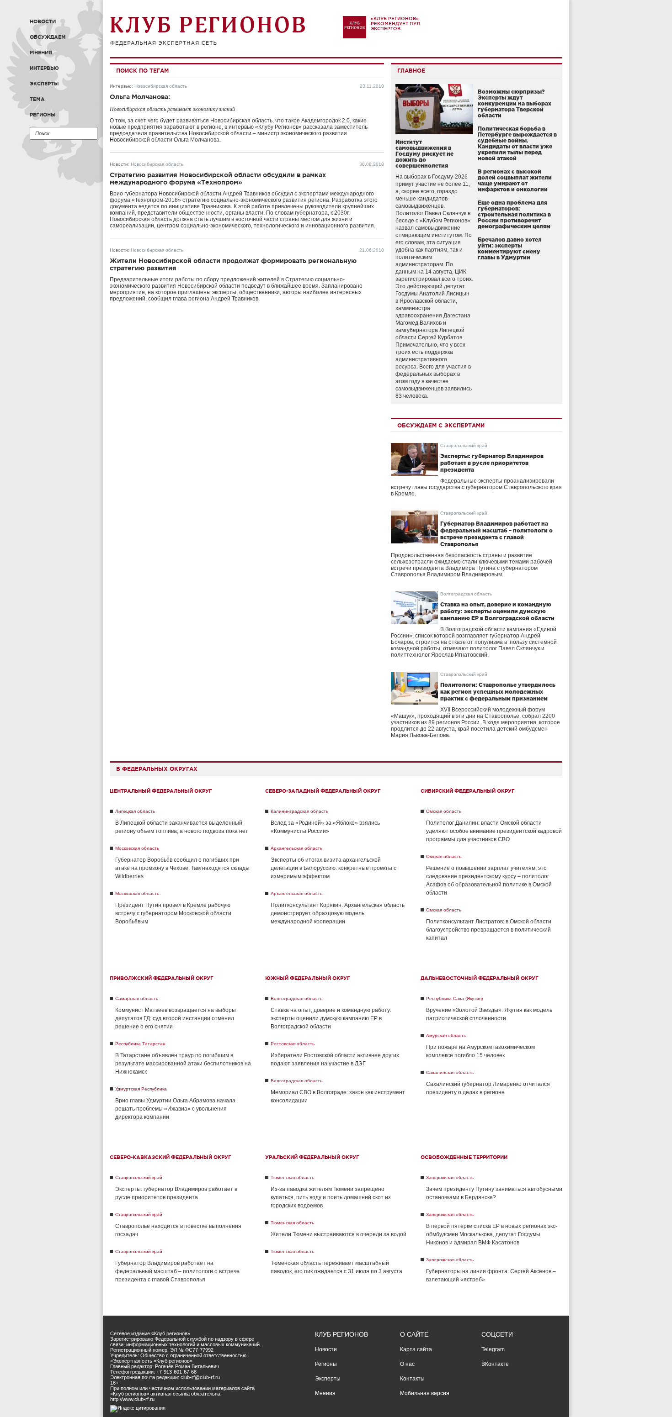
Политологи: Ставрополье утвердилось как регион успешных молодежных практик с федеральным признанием (497, 691)
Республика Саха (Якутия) (454, 998)
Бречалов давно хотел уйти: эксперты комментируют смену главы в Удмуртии (510, 248)
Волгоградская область (466, 593)
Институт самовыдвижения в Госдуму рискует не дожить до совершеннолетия (424, 154)
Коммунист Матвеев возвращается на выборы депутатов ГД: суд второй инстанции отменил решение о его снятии (175, 1018)
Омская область (443, 811)
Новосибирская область (160, 86)
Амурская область (446, 1035)
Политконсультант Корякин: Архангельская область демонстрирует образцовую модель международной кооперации (338, 913)
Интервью (44, 68)
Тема (37, 99)
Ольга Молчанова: (140, 96)
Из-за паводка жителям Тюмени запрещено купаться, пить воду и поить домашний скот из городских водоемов (331, 1197)
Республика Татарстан (140, 1043)
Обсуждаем (48, 37)
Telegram (493, 1349)
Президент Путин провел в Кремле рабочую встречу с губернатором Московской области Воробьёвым (173, 913)
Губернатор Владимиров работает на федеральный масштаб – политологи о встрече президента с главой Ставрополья (177, 1271)
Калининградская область (299, 811)
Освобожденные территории (464, 1157)
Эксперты (44, 83)
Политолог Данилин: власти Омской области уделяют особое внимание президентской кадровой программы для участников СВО (494, 831)
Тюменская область (292, 1177)
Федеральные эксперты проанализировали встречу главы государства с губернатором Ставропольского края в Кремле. (476, 487)
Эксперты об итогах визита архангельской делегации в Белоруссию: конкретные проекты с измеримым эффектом (333, 868)
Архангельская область (296, 848)
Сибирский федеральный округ (468, 791)
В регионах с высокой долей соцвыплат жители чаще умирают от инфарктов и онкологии (515, 180)
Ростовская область (293, 1043)
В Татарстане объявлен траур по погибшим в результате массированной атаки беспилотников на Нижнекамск (183, 1063)
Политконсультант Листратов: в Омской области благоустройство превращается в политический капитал (488, 929)
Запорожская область (450, 1177)
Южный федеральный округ (307, 978)
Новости (43, 21)
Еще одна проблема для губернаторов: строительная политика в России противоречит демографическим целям (514, 214)
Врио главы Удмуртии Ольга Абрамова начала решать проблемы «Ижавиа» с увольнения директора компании (175, 1108)
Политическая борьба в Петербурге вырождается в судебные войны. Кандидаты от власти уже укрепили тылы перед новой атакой (517, 143)
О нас (407, 1364)
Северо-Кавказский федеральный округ (170, 1157)
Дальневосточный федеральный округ (480, 978)
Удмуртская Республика (141, 1088)
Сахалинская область (450, 1072)
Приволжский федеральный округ (161, 978)
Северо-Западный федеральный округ (323, 791)
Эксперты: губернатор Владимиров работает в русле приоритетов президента (492, 463)
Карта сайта (416, 1349)
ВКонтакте (495, 1364)
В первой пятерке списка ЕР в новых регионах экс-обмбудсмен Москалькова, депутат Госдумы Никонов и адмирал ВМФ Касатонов (491, 1234)
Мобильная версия (424, 1393)
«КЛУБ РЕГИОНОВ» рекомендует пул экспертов (395, 23)
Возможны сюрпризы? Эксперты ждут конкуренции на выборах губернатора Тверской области (514, 103)
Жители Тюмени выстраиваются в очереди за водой (338, 1234)
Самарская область (136, 998)
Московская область (137, 848)
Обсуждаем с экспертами (441, 425)
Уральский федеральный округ (312, 1157)
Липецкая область (135, 811)
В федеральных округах (156, 769)
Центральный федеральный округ (161, 791)
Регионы (43, 114)
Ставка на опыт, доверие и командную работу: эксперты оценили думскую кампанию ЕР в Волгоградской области (497, 611)
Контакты (412, 1378)
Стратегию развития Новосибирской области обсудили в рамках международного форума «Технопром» (218, 178)
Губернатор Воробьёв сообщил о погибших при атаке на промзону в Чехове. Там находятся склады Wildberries (182, 868)
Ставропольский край (463, 445)
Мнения (41, 52)
